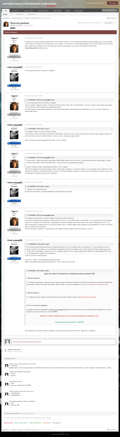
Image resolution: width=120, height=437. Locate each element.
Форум (5, 14)
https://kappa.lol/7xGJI (31, 48)
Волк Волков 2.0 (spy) (15, 381)
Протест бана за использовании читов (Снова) (22, 364)
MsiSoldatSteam (15, 393)
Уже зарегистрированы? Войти (96, 3)
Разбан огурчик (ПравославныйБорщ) (20, 371)
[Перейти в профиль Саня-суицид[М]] (14, 77)
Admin (42, 271)
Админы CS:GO (31, 14)
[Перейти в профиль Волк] (6, 384)
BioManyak (14, 365)
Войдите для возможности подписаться (91, 23)
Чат (12, 14)
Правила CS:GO (43, 11)
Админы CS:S (20, 14)
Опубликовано (33, 38)
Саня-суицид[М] (15, 67)
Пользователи (56, 423)
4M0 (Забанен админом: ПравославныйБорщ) (22, 401)
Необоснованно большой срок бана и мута (21, 391)
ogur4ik (13, 373)
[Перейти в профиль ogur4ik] (6, 374)
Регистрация (112, 3)
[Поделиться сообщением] (113, 38)
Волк (12, 383)
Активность (15, 11)
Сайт (5, 11)
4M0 (12, 403)
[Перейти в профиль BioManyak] (6, 365)
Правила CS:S (28, 11)
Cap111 (20, 25)
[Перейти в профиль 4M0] (6, 404)
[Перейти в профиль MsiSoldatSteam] (6, 394)
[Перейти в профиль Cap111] (6, 24)
